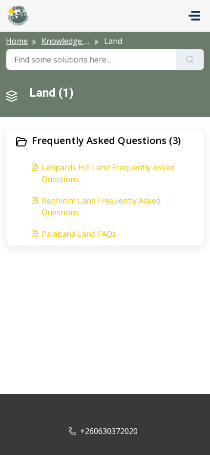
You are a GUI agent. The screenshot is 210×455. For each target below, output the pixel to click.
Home (17, 41)
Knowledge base (72, 41)
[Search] (190, 59)
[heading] (105, 141)
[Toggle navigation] (194, 15)
